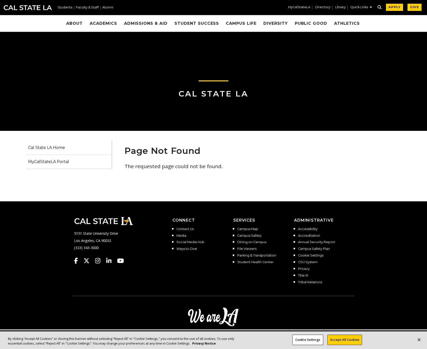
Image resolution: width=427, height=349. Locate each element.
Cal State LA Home (46, 147)
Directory (322, 7)
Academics (103, 23)
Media (181, 235)
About (74, 23)
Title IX (303, 275)
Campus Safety (249, 235)
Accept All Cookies (344, 339)
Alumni (107, 7)
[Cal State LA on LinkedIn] (111, 261)
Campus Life (241, 23)
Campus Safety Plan (314, 249)
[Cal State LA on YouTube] (120, 261)
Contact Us (185, 229)
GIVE (414, 7)
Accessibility (308, 229)
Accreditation (309, 235)
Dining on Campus (251, 242)
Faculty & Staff (87, 7)
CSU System (308, 262)
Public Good (311, 23)
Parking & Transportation (256, 255)
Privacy (304, 269)
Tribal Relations (310, 282)
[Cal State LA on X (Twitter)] (89, 261)
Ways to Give (186, 249)
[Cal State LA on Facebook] (78, 261)
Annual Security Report (316, 242)
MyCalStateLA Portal (48, 161)
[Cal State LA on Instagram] (100, 261)
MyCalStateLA (299, 7)
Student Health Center (255, 262)
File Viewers (246, 249)
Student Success (196, 23)
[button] (361, 8)
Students (65, 7)
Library (340, 7)
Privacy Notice (204, 343)
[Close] (419, 339)
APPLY (394, 7)
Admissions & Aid (146, 23)
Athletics (347, 23)
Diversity (275, 23)
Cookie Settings (310, 255)
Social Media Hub (190, 242)
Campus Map (247, 229)
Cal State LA (28, 7)
